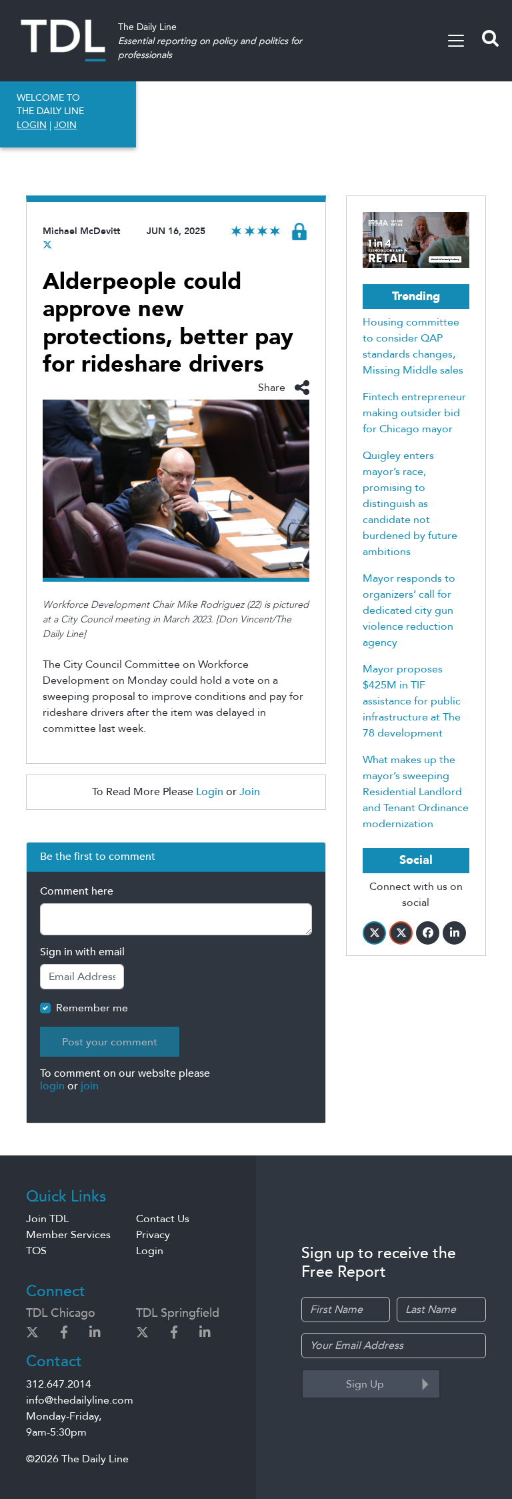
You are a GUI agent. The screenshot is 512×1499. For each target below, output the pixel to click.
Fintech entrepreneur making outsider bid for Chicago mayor (414, 413)
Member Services (68, 1234)
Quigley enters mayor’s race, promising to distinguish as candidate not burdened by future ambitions (410, 503)
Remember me (92, 1008)
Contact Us (162, 1218)
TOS (36, 1250)
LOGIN (32, 125)
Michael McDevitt (81, 231)
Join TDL (47, 1218)
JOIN (65, 125)
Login (209, 792)
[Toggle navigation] (456, 40)
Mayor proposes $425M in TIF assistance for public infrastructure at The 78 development (412, 701)
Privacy (153, 1234)
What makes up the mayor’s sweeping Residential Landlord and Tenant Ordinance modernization (416, 792)
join (90, 1086)
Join (249, 792)
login (52, 1086)
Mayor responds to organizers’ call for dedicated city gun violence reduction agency (409, 610)
